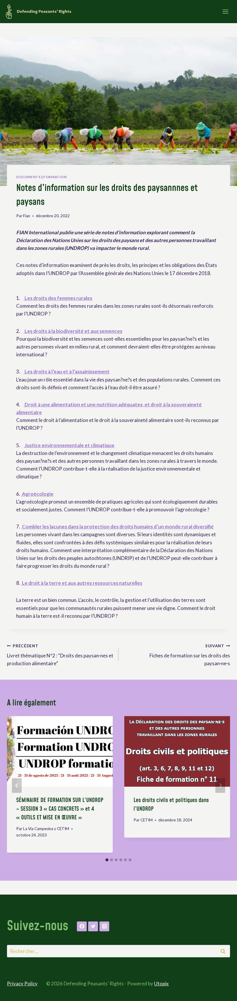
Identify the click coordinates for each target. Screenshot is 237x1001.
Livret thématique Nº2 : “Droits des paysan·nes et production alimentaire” (60, 655)
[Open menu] (225, 11)
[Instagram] (104, 926)
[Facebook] (82, 926)
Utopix (161, 983)
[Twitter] (93, 926)
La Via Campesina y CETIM (46, 828)
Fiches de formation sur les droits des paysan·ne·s (189, 655)
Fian (26, 215)
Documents (28, 177)
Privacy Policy (22, 983)
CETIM (146, 820)
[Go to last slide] (17, 785)
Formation (54, 177)
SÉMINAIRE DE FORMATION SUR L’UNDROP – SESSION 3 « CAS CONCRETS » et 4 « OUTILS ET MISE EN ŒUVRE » (59, 809)
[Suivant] (220, 785)
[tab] (106, 859)
